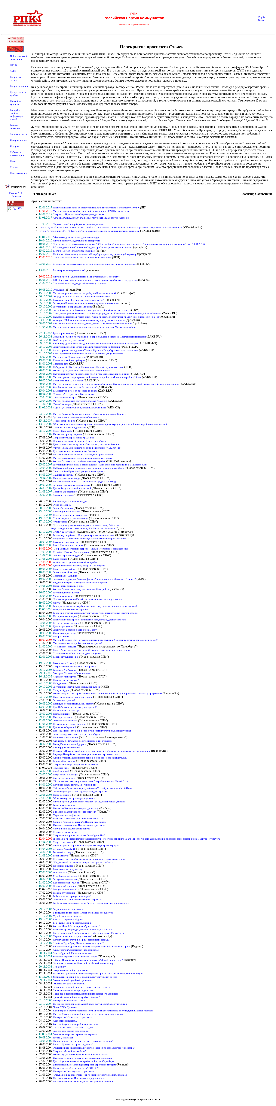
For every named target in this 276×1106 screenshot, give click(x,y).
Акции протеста (18, 134)
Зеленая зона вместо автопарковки (71, 1030)
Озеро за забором (62, 504)
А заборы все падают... (65, 1020)
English (262, 17)
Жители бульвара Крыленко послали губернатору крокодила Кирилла (89, 414)
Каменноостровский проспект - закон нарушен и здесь (81, 987)
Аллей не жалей (61, 771)
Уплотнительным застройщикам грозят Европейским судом (84, 1064)
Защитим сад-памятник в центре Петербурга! (76, 734)
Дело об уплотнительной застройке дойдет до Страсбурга (83, 1061)
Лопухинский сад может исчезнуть (71, 828)
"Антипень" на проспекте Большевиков (73, 394)
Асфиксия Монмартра (64, 676)
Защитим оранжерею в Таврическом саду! (75, 629)
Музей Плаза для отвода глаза (68, 916)
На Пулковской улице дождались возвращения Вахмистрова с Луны (88, 468)
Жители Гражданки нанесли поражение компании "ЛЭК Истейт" (87, 447)
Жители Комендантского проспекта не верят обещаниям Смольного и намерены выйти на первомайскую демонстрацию (116, 384)
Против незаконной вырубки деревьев (73, 990)
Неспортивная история (65, 616)
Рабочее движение (15, 126)
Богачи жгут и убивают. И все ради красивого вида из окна (84, 535)
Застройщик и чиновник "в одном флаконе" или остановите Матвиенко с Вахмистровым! (100, 464)
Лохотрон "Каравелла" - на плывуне (71, 673)
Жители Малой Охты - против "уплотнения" (76, 926)
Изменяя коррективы (64, 633)
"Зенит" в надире (62, 404)
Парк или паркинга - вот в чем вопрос (72, 696)
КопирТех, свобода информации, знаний (17, 114)
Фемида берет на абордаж (67, 555)
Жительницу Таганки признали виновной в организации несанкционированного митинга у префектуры (107, 693)
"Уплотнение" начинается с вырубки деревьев (77, 899)
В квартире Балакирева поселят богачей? (74, 811)
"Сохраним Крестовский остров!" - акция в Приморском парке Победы (90, 548)
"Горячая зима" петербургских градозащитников (78, 224)
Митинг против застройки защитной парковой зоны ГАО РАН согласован (91, 211)
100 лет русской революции (18, 57)
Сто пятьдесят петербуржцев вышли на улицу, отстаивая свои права (89, 859)
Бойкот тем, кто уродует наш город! (72, 896)
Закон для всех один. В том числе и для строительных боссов (85, 976)
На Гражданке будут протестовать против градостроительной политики (91, 373)
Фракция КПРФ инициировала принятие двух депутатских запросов (89, 320)
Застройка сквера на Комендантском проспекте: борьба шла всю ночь (90, 310)
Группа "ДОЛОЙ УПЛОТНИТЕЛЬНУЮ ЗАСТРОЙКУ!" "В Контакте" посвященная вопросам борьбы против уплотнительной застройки (110, 227)
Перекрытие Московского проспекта (72, 1017)
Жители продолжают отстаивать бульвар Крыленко (80, 400)
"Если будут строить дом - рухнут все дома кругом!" (80, 791)
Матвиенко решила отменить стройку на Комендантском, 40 (85, 293)
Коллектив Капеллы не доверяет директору (76, 808)
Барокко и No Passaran (64, 669)
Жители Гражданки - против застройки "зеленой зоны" (82, 370)
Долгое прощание (62, 626)
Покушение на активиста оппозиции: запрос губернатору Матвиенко (89, 538)
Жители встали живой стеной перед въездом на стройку (82, 457)
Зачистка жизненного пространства (71, 484)
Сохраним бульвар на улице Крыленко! (73, 437)
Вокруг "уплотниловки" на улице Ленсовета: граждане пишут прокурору (91, 650)
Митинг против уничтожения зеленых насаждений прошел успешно (89, 801)
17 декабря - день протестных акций (72, 922)
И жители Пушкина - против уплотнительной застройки (82, 1057)
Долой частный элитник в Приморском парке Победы (81, 939)
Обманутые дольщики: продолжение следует (76, 237)
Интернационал (18, 140)
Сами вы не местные (64, 474)
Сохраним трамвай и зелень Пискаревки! (74, 666)
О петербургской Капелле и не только (72, 953)
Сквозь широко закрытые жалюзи (70, 518)
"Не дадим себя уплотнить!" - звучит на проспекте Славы (83, 862)
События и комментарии (17, 153)
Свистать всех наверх (64, 397)
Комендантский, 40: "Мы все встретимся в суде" (78, 299)
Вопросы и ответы (16, 78)
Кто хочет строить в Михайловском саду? (75, 956)
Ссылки (14, 167)
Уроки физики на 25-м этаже (68, 380)
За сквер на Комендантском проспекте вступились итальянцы (85, 303)
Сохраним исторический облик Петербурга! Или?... (80, 835)
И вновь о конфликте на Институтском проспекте (79, 825)
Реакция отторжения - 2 (65, 889)
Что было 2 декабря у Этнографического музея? (78, 943)
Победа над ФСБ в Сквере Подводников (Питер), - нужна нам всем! (88, 367)
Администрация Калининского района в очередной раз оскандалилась (90, 757)
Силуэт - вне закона (63, 842)
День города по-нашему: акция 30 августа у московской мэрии (86, 444)
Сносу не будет (61, 690)
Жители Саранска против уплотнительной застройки (81, 589)
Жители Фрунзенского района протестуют (75, 1024)
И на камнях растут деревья (67, 434)
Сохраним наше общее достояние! (71, 970)
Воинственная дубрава (65, 569)
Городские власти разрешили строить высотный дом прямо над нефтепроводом (95, 612)
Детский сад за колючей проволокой (72, 488)
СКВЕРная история (63, 531)
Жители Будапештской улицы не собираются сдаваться (82, 1054)
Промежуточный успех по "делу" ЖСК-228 (76, 1068)
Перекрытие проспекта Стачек (69, 1000)
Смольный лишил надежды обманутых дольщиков (79, 283)
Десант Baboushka (62, 430)
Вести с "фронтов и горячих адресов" (73, 1044)
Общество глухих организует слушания (74, 798)
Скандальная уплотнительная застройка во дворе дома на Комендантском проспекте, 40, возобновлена (107, 313)
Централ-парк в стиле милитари (69, 724)
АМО (13, 71)
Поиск (13, 161)
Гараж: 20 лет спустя (64, 761)
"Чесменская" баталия (64, 646)
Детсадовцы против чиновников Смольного (76, 417)
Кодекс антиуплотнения (65, 656)
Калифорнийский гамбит (66, 882)
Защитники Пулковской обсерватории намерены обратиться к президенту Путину (96, 207)
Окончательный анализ (65, 572)
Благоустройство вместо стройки (70, 609)
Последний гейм (61, 713)
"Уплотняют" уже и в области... (69, 983)
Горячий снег (60, 872)
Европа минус (60, 855)
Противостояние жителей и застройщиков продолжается (83, 454)
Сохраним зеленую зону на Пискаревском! (75, 764)
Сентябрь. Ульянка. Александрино (71, 552)
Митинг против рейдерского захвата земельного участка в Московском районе (94, 327)
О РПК (13, 65)
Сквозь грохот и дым (64, 778)
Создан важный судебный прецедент (72, 980)
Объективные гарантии (65, 720)
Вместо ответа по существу (67, 869)
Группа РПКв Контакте (15, 194)
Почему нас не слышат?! (66, 680)
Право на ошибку (62, 794)
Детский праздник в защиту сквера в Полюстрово (79, 565)
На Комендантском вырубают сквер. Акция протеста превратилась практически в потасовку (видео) (106, 316)
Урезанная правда (62, 596)
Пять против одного (63, 717)
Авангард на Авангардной (66, 747)
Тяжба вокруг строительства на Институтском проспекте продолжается (91, 902)
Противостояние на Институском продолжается (78, 1078)
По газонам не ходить (64, 420)
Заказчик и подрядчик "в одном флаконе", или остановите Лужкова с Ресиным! (94, 579)
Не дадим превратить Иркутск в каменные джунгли (80, 582)
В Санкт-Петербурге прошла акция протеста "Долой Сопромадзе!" (88, 960)
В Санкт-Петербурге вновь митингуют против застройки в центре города (91, 946)
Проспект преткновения (65, 737)
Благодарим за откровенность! (69, 270)
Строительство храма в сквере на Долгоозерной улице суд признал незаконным (95, 263)
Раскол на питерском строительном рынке (75, 1034)
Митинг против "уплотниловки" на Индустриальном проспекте (86, 276)
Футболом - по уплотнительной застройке (75, 562)
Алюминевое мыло (63, 495)
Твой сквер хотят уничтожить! (69, 340)
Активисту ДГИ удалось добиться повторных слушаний (82, 740)
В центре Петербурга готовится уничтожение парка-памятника (86, 754)
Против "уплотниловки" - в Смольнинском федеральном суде (85, 481)
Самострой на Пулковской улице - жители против (79, 471)
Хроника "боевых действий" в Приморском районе (79, 821)
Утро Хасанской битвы (65, 875)
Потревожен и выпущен (65, 774)
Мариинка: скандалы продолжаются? (73, 936)
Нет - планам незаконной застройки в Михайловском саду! (83, 963)
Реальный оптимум (63, 852)
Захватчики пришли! (64, 700)
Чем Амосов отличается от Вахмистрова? (75, 387)
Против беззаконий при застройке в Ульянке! (76, 997)
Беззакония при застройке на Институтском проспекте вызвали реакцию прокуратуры (98, 973)
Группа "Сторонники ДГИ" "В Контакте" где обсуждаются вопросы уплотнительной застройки (89, 230)
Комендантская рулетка (65, 542)
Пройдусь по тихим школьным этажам (73, 703)
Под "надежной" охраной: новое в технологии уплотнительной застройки (92, 730)
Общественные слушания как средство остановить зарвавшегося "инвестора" (94, 1047)
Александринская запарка (66, 511)
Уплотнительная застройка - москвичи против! (77, 643)
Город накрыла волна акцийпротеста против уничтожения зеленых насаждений (95, 606)
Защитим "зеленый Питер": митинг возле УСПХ (78, 818)
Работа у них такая (63, 1037)
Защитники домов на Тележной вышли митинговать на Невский (86, 346)
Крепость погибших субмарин (69, 360)
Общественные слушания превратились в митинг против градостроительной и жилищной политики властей (110, 424)
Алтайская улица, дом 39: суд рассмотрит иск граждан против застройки (91, 217)
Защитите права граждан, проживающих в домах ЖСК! (82, 929)
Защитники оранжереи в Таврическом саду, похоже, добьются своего (89, 619)
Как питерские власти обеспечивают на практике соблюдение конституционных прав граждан (103, 1010)
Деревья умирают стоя (65, 832)
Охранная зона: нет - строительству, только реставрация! (83, 1041)
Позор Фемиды (61, 636)
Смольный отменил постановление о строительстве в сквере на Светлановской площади (99, 336)
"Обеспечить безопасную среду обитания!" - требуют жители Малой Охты (92, 788)
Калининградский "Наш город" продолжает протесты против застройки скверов (95, 343)
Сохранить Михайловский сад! (69, 1051)
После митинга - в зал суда (67, 710)
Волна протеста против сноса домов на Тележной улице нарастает (88, 353)
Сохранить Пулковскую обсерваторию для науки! (79, 214)
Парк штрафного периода (66, 478)
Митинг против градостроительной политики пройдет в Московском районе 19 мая (97, 377)
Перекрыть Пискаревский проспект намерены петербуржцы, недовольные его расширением (101, 751)
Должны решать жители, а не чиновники (74, 784)
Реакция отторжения (64, 892)
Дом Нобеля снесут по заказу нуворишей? (75, 707)
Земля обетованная (63, 508)
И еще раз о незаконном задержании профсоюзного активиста (85, 993)
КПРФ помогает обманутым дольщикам (74, 250)
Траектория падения (63, 333)
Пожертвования (18, 173)
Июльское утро (61, 767)
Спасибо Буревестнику (65, 491)
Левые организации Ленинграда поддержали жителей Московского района (92, 323)
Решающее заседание (64, 805)
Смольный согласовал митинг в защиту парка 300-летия (82, 257)
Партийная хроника (15, 102)
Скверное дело (61, 363)
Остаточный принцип (64, 886)
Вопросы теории (19, 86)
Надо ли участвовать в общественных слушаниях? (79, 407)
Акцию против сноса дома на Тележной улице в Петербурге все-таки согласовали (95, 350)
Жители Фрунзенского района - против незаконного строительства (88, 1014)
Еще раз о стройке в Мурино (68, 919)
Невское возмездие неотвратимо (70, 515)
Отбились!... (59, 289)
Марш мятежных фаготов (66, 815)
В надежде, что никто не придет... (70, 501)
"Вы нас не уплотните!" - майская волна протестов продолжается (87, 599)
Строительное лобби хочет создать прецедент (77, 653)
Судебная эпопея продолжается (70, 427)
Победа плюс (60, 683)
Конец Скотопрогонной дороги (69, 744)
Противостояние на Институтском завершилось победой (83, 1081)
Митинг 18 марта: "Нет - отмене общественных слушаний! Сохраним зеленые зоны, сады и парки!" (105, 639)
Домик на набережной (64, 727)
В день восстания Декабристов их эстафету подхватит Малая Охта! (88, 933)
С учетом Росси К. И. (64, 848)
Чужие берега (60, 521)
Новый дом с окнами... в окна (68, 585)
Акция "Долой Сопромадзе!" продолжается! (76, 949)
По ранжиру (59, 966)
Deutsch (262, 20)
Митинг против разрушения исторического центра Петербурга (86, 845)
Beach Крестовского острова (68, 545)
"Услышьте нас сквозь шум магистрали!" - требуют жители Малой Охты (90, 781)
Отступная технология (65, 879)
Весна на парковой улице (66, 623)
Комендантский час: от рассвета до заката (75, 390)
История (14, 146)
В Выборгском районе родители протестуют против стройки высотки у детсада (95, 280)
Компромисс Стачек (63, 663)
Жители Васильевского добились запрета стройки (79, 461)
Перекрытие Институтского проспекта (73, 1071)
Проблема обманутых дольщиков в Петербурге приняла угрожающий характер (95, 254)
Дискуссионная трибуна (18, 93)
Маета (56, 602)
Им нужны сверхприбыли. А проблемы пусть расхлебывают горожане (90, 1003)
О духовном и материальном (68, 909)
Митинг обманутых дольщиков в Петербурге (76, 240)
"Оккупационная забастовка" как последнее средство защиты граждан (90, 1074)
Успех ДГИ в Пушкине (65, 1007)
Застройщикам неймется (66, 592)
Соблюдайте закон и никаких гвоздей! (73, 1027)
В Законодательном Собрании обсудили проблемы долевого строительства (93, 247)
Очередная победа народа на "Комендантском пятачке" (82, 296)
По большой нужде (63, 865)
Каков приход (60, 558)
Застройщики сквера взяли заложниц (72, 306)
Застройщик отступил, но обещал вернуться (76, 686)
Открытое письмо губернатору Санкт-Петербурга (79, 441)
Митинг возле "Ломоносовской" (70, 357)
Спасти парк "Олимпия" (65, 575)
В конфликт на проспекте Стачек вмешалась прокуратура (83, 912)
